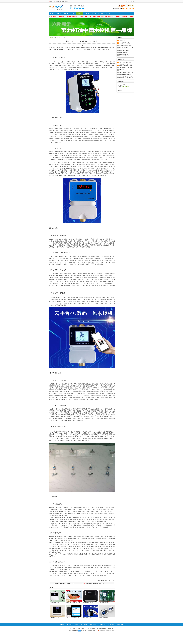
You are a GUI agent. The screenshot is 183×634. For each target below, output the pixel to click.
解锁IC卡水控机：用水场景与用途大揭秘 (93, 583)
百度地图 (132, 1)
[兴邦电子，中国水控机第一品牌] (91, 27)
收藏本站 (127, 1)
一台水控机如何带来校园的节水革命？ (126, 76)
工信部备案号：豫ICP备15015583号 (89, 630)
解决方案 (66, 13)
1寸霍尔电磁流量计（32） (124, 42)
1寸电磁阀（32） (122, 40)
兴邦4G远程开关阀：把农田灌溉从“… (126, 77)
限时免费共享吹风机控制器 (124, 55)
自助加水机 (120, 624)
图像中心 (107, 13)
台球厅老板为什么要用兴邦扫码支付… (126, 65)
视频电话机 (111, 624)
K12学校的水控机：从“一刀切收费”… (126, 67)
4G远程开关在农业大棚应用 (124, 43)
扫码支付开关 (102, 624)
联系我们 (69, 624)
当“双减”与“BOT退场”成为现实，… (125, 74)
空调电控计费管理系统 (123, 52)
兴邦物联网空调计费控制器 (124, 50)
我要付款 (62, 624)
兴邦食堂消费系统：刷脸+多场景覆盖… (126, 64)
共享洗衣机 (93, 624)
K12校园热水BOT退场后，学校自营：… (126, 47)
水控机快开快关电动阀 (123, 54)
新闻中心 (79, 13)
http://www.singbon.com (81, 45)
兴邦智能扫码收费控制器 (124, 49)
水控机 (76, 624)
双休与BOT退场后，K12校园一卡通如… (126, 72)
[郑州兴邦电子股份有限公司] (57, 7)
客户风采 (100, 13)
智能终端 (59, 13)
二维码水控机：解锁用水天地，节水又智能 (62, 583)
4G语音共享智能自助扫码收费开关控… (126, 45)
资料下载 (93, 13)
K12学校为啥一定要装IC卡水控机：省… (126, 69)
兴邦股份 (52, 13)
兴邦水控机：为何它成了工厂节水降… (126, 70)
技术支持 (86, 13)
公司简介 (73, 13)
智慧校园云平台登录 (73, 630)
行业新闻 (63, 37)
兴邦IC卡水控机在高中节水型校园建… (126, 62)
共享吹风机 (84, 624)
